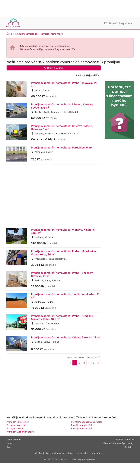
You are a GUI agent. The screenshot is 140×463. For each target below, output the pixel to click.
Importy (10, 443)
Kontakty (129, 447)
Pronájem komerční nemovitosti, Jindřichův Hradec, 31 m (65, 296)
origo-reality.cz (99, 453)
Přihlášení (110, 23)
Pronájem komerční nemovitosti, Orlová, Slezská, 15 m (65, 337)
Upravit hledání (54, 68)
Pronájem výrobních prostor (20, 431)
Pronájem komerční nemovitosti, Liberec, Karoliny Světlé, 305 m (62, 106)
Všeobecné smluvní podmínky (118, 443)
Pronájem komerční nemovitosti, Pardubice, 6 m (61, 147)
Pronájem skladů (15, 428)
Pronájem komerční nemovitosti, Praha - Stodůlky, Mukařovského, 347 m (62, 317)
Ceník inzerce (13, 439)
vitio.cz (70, 453)
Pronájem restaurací (81, 428)
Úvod (9, 33)
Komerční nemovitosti (51, 33)
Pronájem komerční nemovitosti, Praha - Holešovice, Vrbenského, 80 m (64, 253)
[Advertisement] (70, 8)
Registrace (125, 23)
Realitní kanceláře (124, 439)
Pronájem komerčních (26, 33)
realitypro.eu (58, 453)
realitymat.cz (82, 453)
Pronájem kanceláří (16, 425)
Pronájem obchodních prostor (86, 421)
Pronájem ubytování (81, 425)
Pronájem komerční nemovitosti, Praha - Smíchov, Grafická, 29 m (62, 274)
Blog (8, 447)
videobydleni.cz (41, 453)
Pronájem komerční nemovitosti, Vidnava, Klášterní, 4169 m (63, 231)
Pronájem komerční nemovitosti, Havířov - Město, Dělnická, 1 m (62, 127)
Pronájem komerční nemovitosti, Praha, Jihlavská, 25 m (64, 84)
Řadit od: (86, 75)
